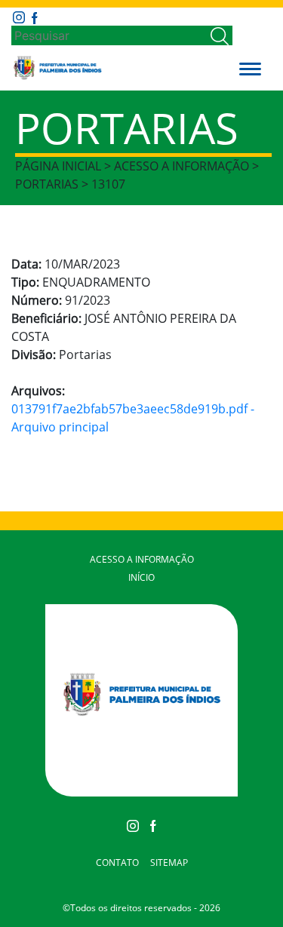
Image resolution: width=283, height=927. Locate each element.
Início (141, 577)
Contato (117, 862)
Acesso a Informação (142, 559)
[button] (250, 68)
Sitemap (169, 862)
